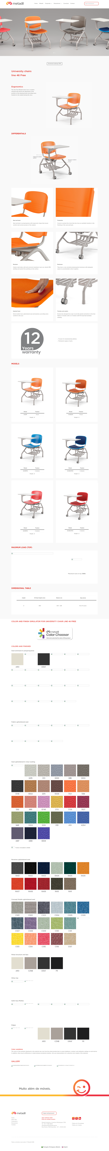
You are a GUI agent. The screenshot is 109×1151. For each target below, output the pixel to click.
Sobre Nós (14, 1119)
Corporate (47, 3)
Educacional (14, 1123)
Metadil (41, 3)
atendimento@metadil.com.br (49, 1125)
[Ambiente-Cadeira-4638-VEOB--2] (20, 1065)
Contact (72, 3)
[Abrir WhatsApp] (105, 1147)
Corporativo (14, 1121)
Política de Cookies (77, 1125)
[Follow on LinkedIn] (79, 1118)
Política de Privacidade (78, 1123)
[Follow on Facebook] (76, 1118)
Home (36, 3)
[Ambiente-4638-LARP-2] (43, 1065)
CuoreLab (66, 3)
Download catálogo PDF (54, 63)
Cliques (54, 633)
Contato (13, 1124)
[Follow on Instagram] (73, 1118)
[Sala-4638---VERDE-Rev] (66, 1065)
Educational (57, 3)
